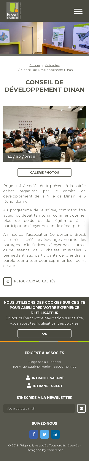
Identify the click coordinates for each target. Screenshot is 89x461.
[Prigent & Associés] (13, 10)
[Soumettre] (81, 408)
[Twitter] (44, 434)
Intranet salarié (48, 378)
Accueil (35, 65)
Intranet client (48, 386)
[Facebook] (33, 434)
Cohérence (55, 450)
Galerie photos (44, 172)
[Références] (7, 281)
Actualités (52, 65)
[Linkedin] (55, 434)
